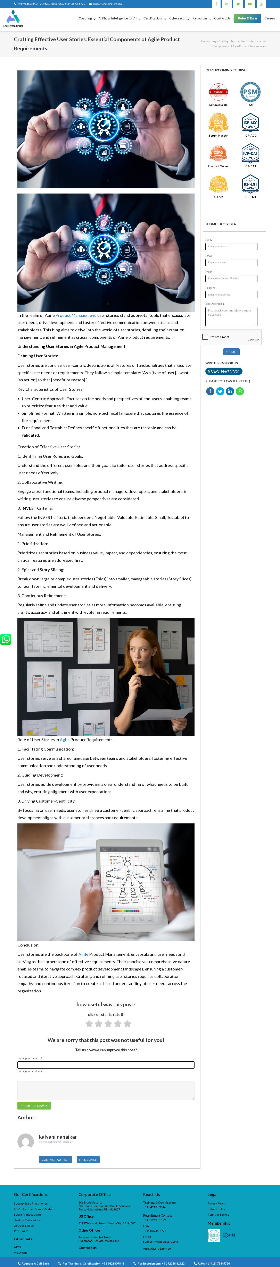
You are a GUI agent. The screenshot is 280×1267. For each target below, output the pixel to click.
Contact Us (222, 18)
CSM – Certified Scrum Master (33, 1209)
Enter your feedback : (30, 1071)
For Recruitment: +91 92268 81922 (161, 1263)
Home (204, 41)
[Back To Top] (269, 1257)
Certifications (153, 18)
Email (208, 255)
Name (208, 239)
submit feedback (34, 1105)
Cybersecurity (179, 18)
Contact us (88, 1247)
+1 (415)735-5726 (154, 1230)
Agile (65, 739)
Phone (208, 271)
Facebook (216, 4)
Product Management (76, 315)
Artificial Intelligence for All (118, 18)
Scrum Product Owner (28, 1214)
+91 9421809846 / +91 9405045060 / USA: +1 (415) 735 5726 (51, 3)
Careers (270, 18)
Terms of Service (218, 1214)
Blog (213, 41)
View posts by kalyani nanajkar (56, 1141)
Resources (200, 18)
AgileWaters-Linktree (157, 1248)
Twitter (238, 4)
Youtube (250, 4)
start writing (222, 371)
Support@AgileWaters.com (108, 3)
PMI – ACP (21, 1231)
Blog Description (214, 303)
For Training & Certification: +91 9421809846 (93, 1263)
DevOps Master (24, 1225)
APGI (17, 1247)
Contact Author (55, 1159)
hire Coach (88, 1159)
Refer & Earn (247, 18)
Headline (210, 287)
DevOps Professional (27, 1220)
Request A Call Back (34, 1263)
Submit (231, 351)
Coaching (85, 18)
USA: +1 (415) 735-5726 (214, 1263)
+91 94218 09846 (154, 1207)
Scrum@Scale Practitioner (30, 1203)
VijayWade (20, 1252)
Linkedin (227, 4)
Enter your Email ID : (30, 1058)
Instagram (261, 4)
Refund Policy (216, 1209)
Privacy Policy (216, 1203)
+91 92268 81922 (154, 1220)
